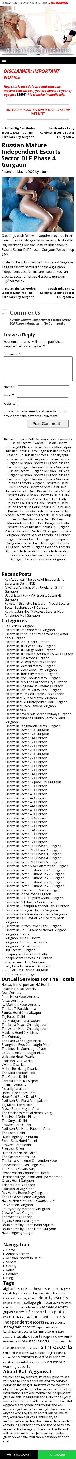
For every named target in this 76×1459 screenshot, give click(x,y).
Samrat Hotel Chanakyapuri (22, 1012)
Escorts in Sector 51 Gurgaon (26, 822)
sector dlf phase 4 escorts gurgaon (39, 276)
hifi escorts (34, 1311)
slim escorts (56, 1347)
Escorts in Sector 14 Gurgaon (26, 738)
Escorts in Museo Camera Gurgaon (30, 706)
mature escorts (44, 272)
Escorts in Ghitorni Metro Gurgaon (30, 666)
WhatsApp (57, 1455)
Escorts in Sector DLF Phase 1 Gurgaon (33, 846)
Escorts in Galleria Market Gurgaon (30, 662)
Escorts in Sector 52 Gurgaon (26, 826)
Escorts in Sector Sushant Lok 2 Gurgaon (35, 874)
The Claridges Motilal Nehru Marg (27, 1113)
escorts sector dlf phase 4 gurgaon (39, 267)
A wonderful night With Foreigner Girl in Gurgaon (34, 589)
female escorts (55, 1307)
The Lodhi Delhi (13, 1133)
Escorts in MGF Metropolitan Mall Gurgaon (36, 702)
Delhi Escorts (18, 487)
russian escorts (14, 1348)
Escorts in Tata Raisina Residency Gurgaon (36, 914)
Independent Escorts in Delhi (26, 954)
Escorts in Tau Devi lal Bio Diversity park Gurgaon (34, 920)
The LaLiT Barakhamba (19, 1008)
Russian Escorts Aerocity (54, 439)
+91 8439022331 (19, 1455)
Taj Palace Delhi (13, 1016)
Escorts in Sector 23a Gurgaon (27, 754)
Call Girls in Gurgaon (20, 626)
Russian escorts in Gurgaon (25, 962)
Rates (10, 1270)
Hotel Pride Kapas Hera (19, 1093)
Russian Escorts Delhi (19, 439)
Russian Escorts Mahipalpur (50, 447)
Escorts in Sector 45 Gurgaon (26, 810)
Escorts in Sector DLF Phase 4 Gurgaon (44, 262)
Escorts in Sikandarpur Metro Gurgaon (33, 890)
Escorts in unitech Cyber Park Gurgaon (33, 926)
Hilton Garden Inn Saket (19, 1153)
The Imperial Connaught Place (24, 1048)
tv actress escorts (50, 1356)
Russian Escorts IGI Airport (26, 459)
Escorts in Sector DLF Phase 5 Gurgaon (33, 862)
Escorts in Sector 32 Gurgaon (26, 770)
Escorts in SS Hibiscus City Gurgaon (30, 902)
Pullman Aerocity (14, 1085)
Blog (9, 1278)
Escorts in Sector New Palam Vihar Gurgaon (37, 866)
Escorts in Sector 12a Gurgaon (27, 734)
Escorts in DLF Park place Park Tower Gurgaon (39, 654)
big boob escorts (22, 1293)
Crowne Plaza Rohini (17, 1145)
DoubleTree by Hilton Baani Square (28, 1225)
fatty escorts (32, 1307)
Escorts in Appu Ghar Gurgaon (27, 642)
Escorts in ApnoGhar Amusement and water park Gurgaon (36, 636)
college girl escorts (40, 1302)
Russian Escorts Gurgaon (38, 463)
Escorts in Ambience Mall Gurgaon (30, 630)
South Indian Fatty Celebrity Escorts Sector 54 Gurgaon (57, 132)
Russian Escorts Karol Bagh (26, 451)
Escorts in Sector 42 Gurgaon (26, 798)
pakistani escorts (35, 1341)
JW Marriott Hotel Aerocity (21, 1004)
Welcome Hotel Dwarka (19, 1056)
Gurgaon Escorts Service (23, 535)
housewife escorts (48, 1316)
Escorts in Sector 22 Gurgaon (26, 746)
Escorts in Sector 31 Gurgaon (26, 766)
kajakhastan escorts (18, 1331)
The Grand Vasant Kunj (18, 1169)
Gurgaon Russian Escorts (25, 543)
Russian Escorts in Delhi (43, 495)
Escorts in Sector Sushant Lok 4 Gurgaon (35, 882)
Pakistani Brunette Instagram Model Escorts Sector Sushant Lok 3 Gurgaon (37, 605)
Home (10, 1250)
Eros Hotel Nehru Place (19, 1117)
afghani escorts (15, 1288)
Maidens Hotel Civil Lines (20, 1033)
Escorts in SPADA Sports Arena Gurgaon (34, 898)
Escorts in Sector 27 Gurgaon (26, 758)
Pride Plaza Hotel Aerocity (20, 996)
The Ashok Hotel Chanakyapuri (24, 1028)
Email (9, 395)
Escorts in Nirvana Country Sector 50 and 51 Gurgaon (37, 720)
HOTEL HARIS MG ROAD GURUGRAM (28, 1201)
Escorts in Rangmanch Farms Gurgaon (33, 726)
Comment (12, 354)
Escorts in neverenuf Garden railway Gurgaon (38, 714)
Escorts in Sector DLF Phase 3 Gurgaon (33, 854)
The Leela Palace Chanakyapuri (24, 1024)
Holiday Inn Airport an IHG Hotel (25, 984)
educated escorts (13, 1307)
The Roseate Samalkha (18, 1157)
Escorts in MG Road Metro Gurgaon (31, 698)
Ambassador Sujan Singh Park (24, 1165)
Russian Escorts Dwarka (26, 443)
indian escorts (55, 1322)
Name (9, 387)
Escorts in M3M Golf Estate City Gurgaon (34, 694)
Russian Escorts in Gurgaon (49, 527)
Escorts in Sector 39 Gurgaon (26, 790)
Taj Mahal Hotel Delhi (17, 1105)
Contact (12, 1274)
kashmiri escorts (44, 1331)
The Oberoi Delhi (14, 1076)
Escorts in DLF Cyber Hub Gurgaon (30, 646)
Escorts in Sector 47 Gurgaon (26, 818)
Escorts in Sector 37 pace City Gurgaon (33, 782)
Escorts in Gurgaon (56, 535)
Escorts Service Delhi (44, 487)
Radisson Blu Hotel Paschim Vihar (26, 1128)
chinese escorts (13, 1303)
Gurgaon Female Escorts (22, 938)
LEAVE (21, 94)
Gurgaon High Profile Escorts (26, 942)
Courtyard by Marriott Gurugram (26, 1209)
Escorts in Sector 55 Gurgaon (26, 834)
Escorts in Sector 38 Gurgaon (26, 786)
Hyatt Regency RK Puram (20, 1137)
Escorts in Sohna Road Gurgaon (28, 894)
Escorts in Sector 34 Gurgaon (26, 774)
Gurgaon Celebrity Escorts (50, 547)
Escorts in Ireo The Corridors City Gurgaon (36, 682)
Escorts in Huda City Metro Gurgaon (31, 674)
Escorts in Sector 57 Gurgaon (26, 842)
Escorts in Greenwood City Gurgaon (31, 670)
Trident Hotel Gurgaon (18, 1185)
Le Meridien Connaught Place (23, 1053)
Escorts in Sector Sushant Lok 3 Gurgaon (35, 878)
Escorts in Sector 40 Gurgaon (26, 794)
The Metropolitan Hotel (19, 1073)
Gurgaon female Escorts (22, 539)
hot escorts (23, 1317)
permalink (16, 281)
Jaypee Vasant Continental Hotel (25, 1173)
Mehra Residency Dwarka (20, 1068)
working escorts (16, 1366)
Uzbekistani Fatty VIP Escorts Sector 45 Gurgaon (33, 597)
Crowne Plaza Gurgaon (18, 1213)
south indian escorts (16, 1353)
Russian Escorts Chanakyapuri (47, 455)
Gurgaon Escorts (59, 531)
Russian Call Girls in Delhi (26, 503)
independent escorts (17, 272)
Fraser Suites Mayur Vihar (21, 1108)
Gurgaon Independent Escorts (28, 551)
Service (11, 1262)
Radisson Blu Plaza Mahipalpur (24, 1100)
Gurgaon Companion (56, 539)
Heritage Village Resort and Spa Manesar (32, 1177)
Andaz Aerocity (12, 1001)
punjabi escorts (61, 1341)
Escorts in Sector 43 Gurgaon (26, 802)
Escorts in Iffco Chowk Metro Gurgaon (33, 678)
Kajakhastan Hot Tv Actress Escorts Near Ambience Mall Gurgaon (35, 613)
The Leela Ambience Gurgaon (23, 1197)
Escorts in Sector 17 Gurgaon (26, 742)
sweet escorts (38, 1353)
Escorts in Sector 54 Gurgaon (26, 830)
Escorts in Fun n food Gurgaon (27, 658)
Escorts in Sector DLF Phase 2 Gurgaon (33, 850)
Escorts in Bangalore (45, 523)
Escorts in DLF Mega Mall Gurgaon (30, 650)
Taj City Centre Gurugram (20, 1221)
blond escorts (41, 1293)
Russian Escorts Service (49, 555)
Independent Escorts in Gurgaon (28, 958)
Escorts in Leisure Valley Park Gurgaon (33, 690)
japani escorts (46, 1327)
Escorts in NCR (15, 710)
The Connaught (13, 1036)
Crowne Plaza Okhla (16, 1125)
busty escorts (28, 1298)
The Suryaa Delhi (14, 1120)
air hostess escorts (44, 1288)
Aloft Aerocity (11, 992)
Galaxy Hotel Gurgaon (18, 1181)
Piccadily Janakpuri (15, 1088)
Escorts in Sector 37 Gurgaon (26, 778)
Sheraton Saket (13, 1149)
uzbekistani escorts (33, 1362)
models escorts (27, 1336)
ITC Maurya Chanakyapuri (21, 1021)
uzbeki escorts (11, 1362)
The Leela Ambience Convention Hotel (29, 1160)
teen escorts (23, 1356)
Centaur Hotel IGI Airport (20, 1081)
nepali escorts (53, 1337)
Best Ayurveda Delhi (36, 519)
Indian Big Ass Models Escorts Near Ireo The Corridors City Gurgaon (19, 132)
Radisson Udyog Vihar (18, 1189)
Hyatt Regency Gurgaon (19, 1233)
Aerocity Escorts (43, 511)
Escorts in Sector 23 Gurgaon (26, 750)
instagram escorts (19, 1327)
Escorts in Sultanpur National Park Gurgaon (37, 906)
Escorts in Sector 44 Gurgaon (26, 806)
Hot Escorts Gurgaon (20, 950)
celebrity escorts (51, 1297)
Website (9, 403)
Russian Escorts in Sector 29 (25, 531)
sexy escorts (33, 1348)
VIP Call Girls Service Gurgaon (26, 970)
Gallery (11, 1266)
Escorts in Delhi (56, 483)
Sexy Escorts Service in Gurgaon (28, 966)
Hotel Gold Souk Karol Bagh (22, 1096)
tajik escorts (55, 1353)
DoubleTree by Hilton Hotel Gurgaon (29, 1229)
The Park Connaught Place (21, 1041)
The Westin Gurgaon (17, 1217)
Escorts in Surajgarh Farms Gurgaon (31, 910)
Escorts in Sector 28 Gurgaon (26, 762)
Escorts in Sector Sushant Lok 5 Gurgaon (35, 886)
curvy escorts (64, 1303)
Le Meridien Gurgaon (17, 1205)
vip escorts (56, 1361)
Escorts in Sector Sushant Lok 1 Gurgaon (35, 870)
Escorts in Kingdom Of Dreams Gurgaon (34, 686)
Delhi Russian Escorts (44, 491)
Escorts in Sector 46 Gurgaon (26, 814)
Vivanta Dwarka (13, 1065)
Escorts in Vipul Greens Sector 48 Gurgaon (36, 930)
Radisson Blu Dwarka (17, 1061)
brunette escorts (12, 1298)
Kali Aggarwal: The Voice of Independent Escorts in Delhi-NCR (34, 581)
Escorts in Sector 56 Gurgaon (26, 838)
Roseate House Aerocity (19, 989)
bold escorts (57, 1293)
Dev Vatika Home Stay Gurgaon (25, 1192)
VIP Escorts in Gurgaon (21, 974)
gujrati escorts (13, 1312)
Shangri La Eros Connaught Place (26, 1044)
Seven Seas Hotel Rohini (19, 1140)
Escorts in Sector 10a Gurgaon (27, 730)
